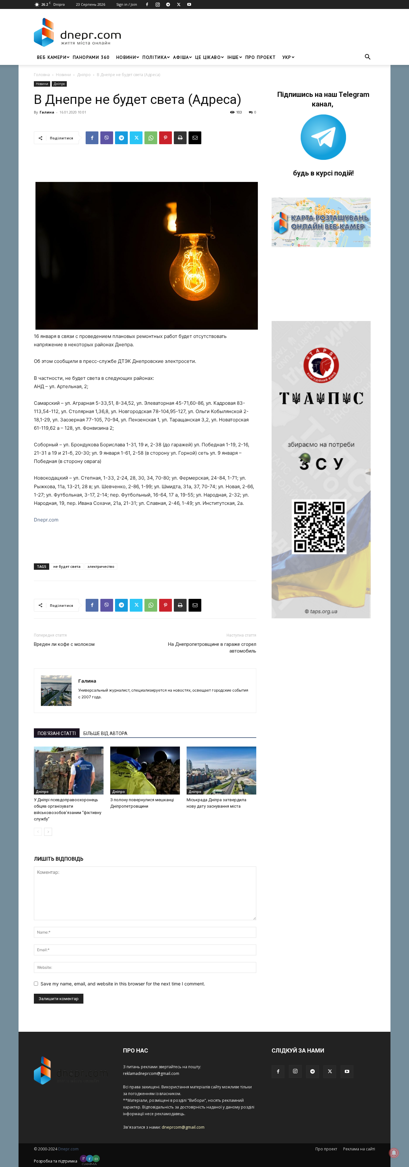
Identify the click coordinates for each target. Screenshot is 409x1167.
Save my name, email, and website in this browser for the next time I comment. (123, 983)
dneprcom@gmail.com (183, 1127)
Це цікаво (208, 57)
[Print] (180, 137)
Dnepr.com (46, 520)
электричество (101, 566)
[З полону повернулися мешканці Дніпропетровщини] (145, 771)
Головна (42, 74)
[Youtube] (189, 4)
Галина (47, 112)
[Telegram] (168, 4)
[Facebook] (147, 4)
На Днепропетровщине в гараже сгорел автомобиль (212, 647)
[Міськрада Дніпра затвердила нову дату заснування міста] (221, 771)
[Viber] (106, 137)
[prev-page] (38, 832)
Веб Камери (51, 57)
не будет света (67, 566)
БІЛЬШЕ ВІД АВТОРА (105, 733)
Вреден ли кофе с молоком (64, 644)
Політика (155, 57)
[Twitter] (178, 4)
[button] (367, 58)
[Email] (195, 137)
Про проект (260, 57)
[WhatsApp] (150, 137)
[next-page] (48, 832)
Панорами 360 (91, 57)
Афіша (181, 57)
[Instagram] (157, 4)
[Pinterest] (165, 137)
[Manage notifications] (394, 1153)
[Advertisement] (250, 32)
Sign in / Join (126, 4)
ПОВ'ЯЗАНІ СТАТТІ (57, 733)
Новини (126, 57)
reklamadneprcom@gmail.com (151, 1073)
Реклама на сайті (359, 1149)
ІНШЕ (233, 57)
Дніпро (84, 74)
